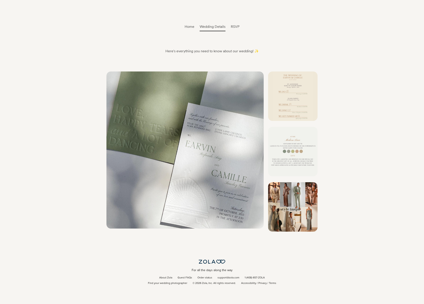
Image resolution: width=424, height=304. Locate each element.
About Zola (165, 277)
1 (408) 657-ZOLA (255, 277)
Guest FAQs (185, 277)
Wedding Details (212, 26)
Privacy (262, 283)
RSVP (235, 26)
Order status (204, 277)
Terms (272, 283)
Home (189, 26)
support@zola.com (228, 277)
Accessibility (248, 283)
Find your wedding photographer (167, 283)
